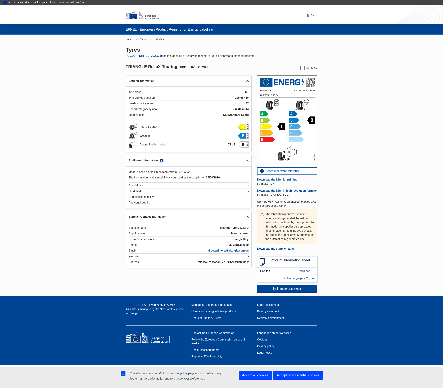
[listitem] (147, 39)
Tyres (143, 39)
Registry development (270, 317)
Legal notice (264, 352)
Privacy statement (268, 311)
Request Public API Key (206, 317)
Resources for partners (205, 349)
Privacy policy (265, 346)
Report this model (291, 288)
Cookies (262, 339)
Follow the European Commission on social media (218, 341)
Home (129, 39)
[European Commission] (145, 15)
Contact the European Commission (212, 333)
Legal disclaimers (268, 304)
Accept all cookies (255, 375)
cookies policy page (182, 373)
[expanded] (247, 81)
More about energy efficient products (213, 311)
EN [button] (313, 15)
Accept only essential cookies (298, 375)
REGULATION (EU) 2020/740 (144, 55)
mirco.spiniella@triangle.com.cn (228, 250)
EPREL (150, 305)
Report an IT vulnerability (206, 356)
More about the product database (211, 304)
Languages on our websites (274, 333)
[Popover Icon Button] (162, 161)
